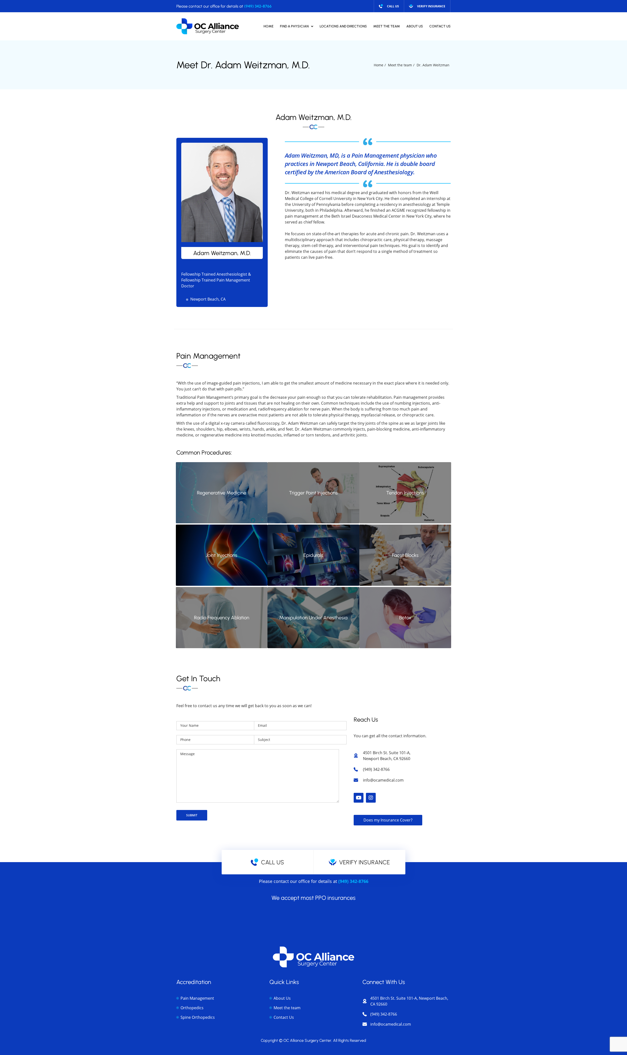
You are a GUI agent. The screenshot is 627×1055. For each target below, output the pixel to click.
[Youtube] (358, 798)
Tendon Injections (405, 493)
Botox (405, 618)
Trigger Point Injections (313, 493)
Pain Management (197, 998)
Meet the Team (386, 26)
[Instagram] (371, 798)
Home (269, 26)
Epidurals (313, 555)
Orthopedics (192, 1007)
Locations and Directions (343, 26)
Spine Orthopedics (198, 1017)
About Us (414, 26)
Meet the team (287, 1007)
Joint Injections (221, 555)
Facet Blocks (405, 555)
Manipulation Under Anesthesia (313, 618)
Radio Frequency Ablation (221, 618)
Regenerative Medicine (221, 493)
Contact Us (440, 26)
